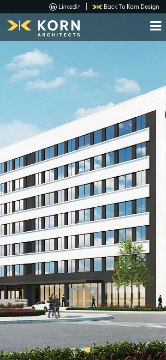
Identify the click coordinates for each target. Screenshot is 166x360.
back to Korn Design (131, 6)
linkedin (70, 6)
